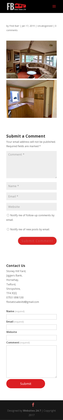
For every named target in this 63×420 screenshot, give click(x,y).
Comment (18, 342)
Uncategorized (44, 25)
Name (15, 311)
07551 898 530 (15, 297)
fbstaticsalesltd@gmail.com (22, 302)
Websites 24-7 (32, 410)
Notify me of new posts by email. (30, 229)
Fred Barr (14, 25)
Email (15, 321)
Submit (25, 383)
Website (11, 332)
